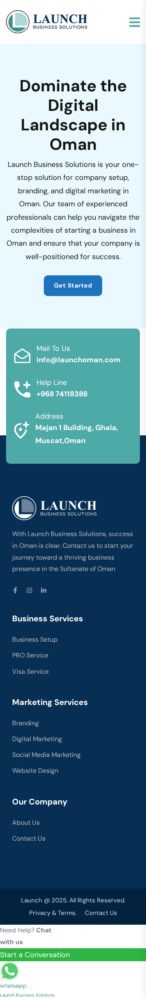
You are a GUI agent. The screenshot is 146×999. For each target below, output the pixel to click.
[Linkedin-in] (44, 590)
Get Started (73, 285)
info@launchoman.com (78, 360)
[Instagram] (29, 590)
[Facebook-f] (15, 590)
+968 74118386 (62, 394)
